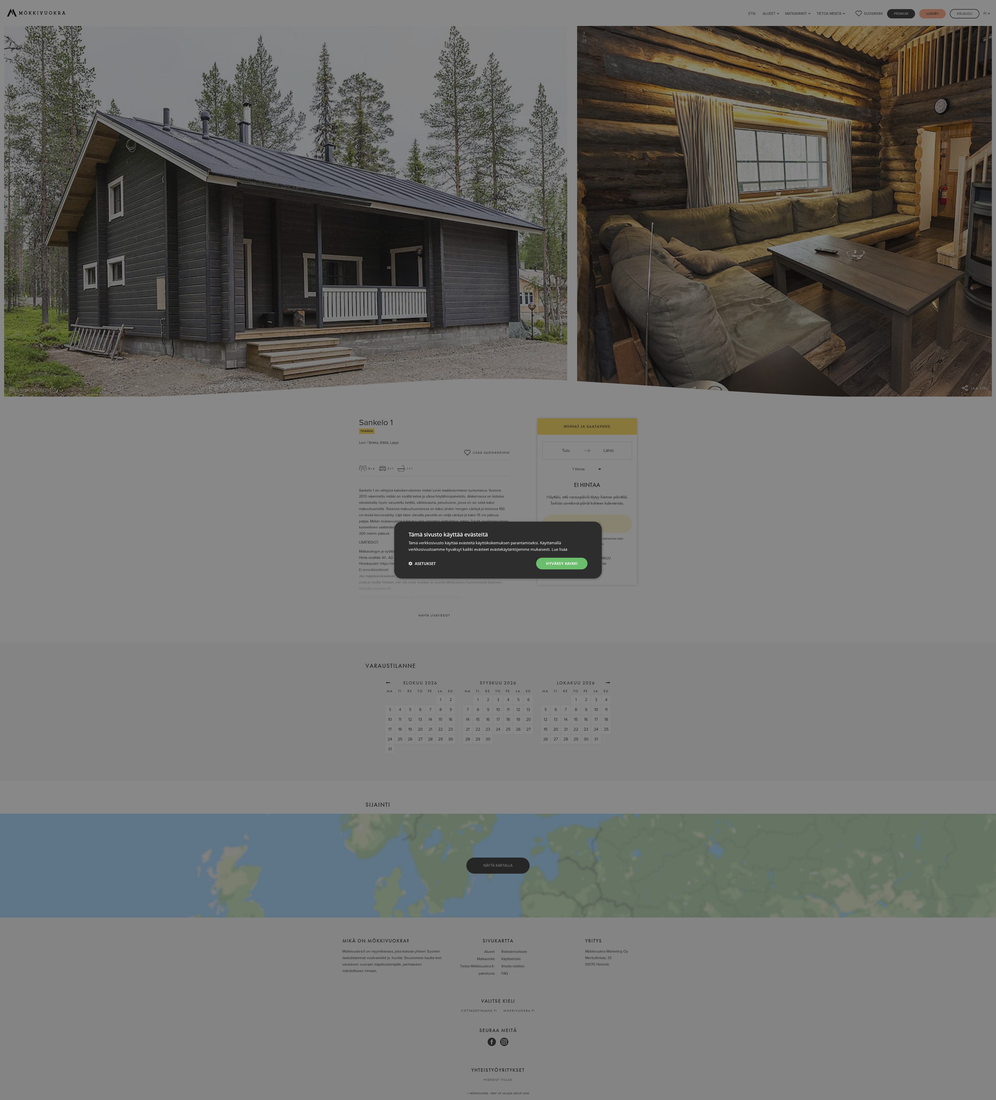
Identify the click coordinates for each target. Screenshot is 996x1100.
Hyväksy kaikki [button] (562, 563)
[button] (422, 563)
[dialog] (498, 550)
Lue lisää (559, 549)
